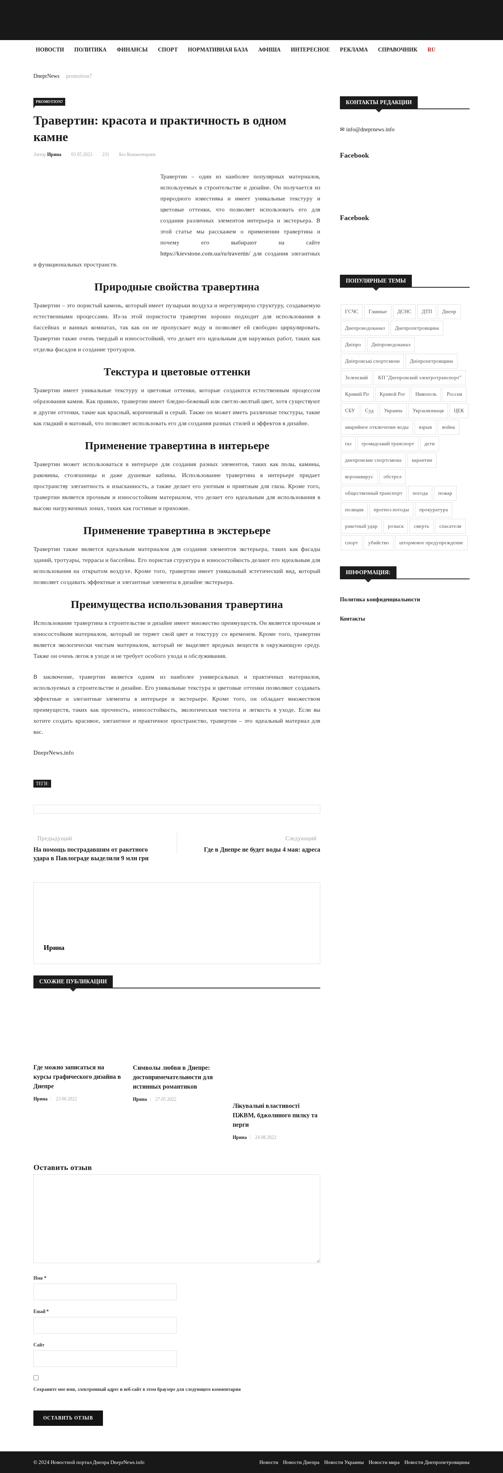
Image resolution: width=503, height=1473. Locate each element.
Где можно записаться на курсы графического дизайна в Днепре (77, 1076)
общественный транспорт (373, 493)
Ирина (54, 154)
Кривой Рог (392, 394)
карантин (422, 460)
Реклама (354, 50)
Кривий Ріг (357, 394)
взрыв (425, 427)
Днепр (449, 311)
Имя (39, 1278)
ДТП (427, 311)
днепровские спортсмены (373, 460)
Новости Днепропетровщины (437, 1462)
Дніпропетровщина (431, 361)
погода (420, 493)
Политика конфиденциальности (380, 599)
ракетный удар (361, 526)
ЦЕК (459, 410)
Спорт (168, 50)
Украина (393, 410)
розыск (396, 526)
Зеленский (356, 377)
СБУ (350, 410)
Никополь (426, 394)
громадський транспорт (388, 443)
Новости (50, 50)
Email (41, 1311)
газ (348, 443)
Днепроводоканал (365, 328)
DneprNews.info (53, 752)
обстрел (392, 476)
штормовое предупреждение (431, 542)
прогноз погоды (391, 509)
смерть (421, 526)
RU (431, 50)
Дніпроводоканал (390, 344)
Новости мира (384, 1462)
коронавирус (359, 476)
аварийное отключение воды (377, 427)
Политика (90, 50)
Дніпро (353, 344)
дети (429, 443)
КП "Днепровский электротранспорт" (419, 377)
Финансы (132, 50)
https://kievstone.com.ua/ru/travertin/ (205, 253)
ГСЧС (351, 311)
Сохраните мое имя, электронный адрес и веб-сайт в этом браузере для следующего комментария (137, 1389)
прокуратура (433, 509)
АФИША (269, 50)
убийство (378, 542)
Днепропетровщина (417, 328)
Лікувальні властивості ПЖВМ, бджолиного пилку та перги (275, 1115)
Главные (378, 311)
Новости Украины (344, 1462)
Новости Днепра (301, 1462)
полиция (354, 509)
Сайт (38, 1345)
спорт (351, 542)
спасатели (450, 526)
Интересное (310, 50)
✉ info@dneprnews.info (367, 129)
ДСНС (404, 311)
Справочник (397, 50)
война (448, 427)
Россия (454, 394)
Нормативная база (218, 50)
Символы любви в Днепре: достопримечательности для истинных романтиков (173, 1077)
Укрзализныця (428, 410)
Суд (369, 410)
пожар (445, 493)
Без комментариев (137, 154)
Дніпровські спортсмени (372, 361)
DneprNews (46, 76)
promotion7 (79, 76)
